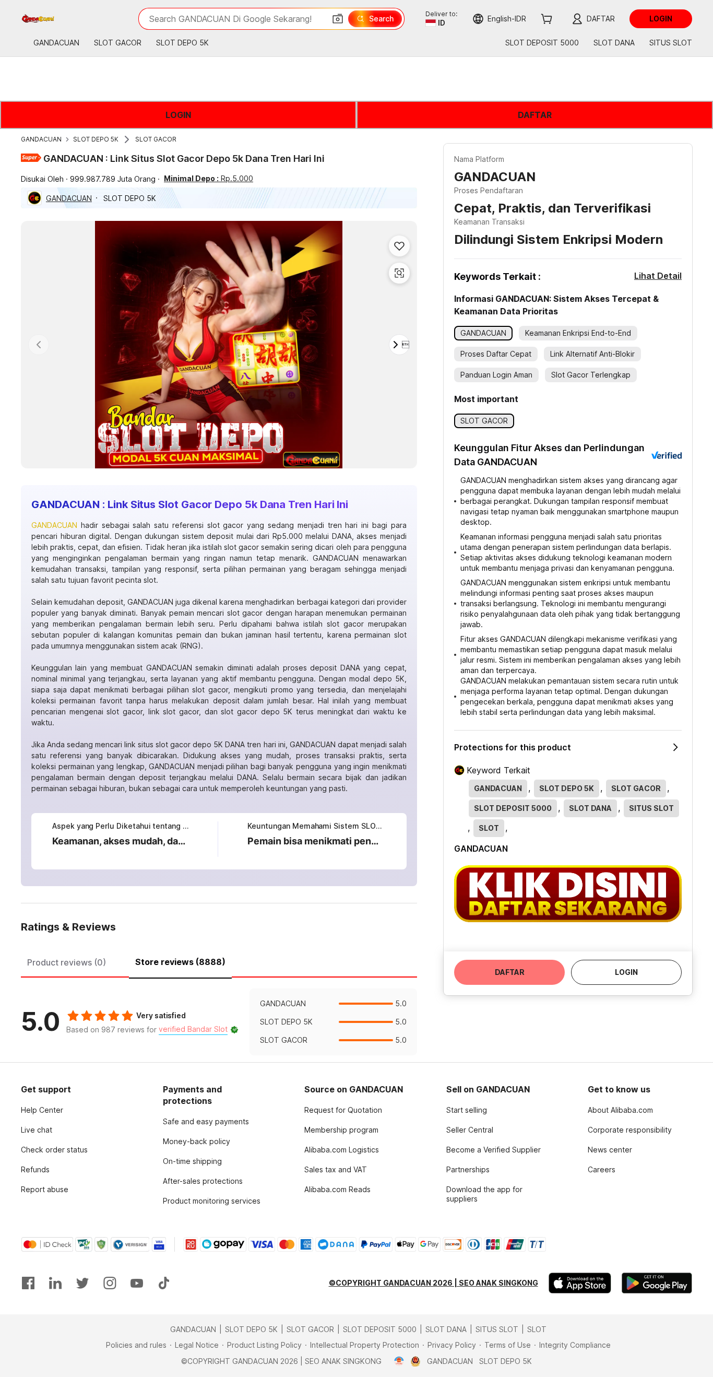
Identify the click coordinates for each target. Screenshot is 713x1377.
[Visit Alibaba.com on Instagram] (109, 1283)
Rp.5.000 (208, 178)
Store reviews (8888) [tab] (180, 962)
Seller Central (469, 1129)
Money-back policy (196, 1141)
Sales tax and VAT (335, 1169)
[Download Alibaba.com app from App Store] (580, 1283)
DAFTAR (535, 115)
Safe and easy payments (206, 1121)
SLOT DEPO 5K (95, 139)
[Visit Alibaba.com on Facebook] (28, 1283)
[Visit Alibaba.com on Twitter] (82, 1283)
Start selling (466, 1109)
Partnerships (468, 1169)
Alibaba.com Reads (337, 1189)
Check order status (54, 1149)
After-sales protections (203, 1180)
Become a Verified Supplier (493, 1149)
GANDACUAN (41, 139)
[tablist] (219, 961)
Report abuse (44, 1189)
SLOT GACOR (155, 139)
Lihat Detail (658, 275)
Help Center (42, 1109)
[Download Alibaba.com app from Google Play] (657, 1283)
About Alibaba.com (620, 1109)
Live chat (36, 1129)
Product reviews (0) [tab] (66, 962)
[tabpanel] (219, 1022)
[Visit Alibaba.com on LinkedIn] (55, 1283)
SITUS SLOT (497, 1329)
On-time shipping (192, 1161)
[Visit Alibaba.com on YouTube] (136, 1283)
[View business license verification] (399, 1361)
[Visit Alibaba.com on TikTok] (164, 1283)
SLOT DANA (446, 1329)
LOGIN (178, 115)
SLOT (536, 1329)
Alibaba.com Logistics (341, 1149)
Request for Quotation (343, 1109)
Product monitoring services (211, 1200)
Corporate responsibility (630, 1129)
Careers (601, 1169)
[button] (337, 18)
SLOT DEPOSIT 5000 (380, 1329)
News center (610, 1149)
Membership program (341, 1129)
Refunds (35, 1169)
